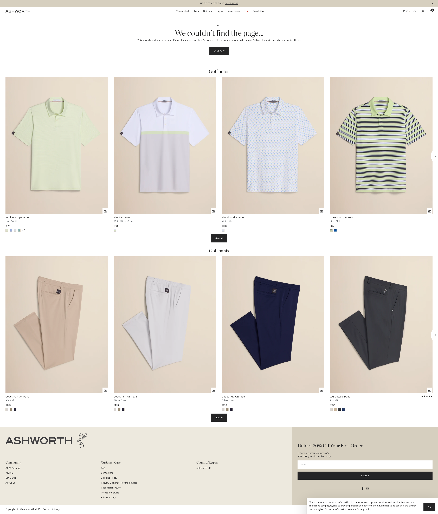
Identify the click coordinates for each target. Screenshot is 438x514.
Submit (365, 475)
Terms (45, 509)
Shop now (219, 51)
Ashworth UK (203, 468)
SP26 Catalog (12, 468)
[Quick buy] (105, 211)
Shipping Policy (109, 478)
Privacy (56, 509)
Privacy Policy (108, 497)
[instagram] (367, 488)
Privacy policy (364, 509)
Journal (9, 473)
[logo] (46, 440)
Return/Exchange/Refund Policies (119, 482)
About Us (10, 482)
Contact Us (107, 473)
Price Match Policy (111, 487)
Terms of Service (110, 492)
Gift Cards (10, 478)
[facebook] (363, 488)
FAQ (103, 468)
